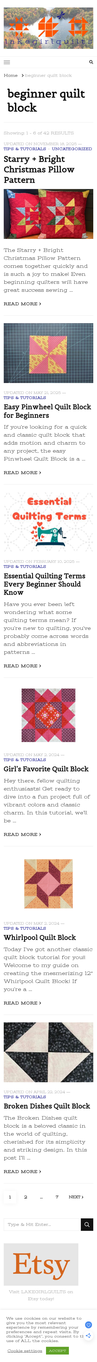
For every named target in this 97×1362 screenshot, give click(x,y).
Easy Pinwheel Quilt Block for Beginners (47, 411)
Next (74, 1197)
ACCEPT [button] (57, 1351)
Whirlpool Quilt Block (40, 937)
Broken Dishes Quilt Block (47, 1106)
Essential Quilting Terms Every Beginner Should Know (44, 584)
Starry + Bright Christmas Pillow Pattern (39, 169)
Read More (21, 304)
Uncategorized (72, 149)
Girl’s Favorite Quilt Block (46, 769)
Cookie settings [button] (24, 1351)
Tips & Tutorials (25, 149)
